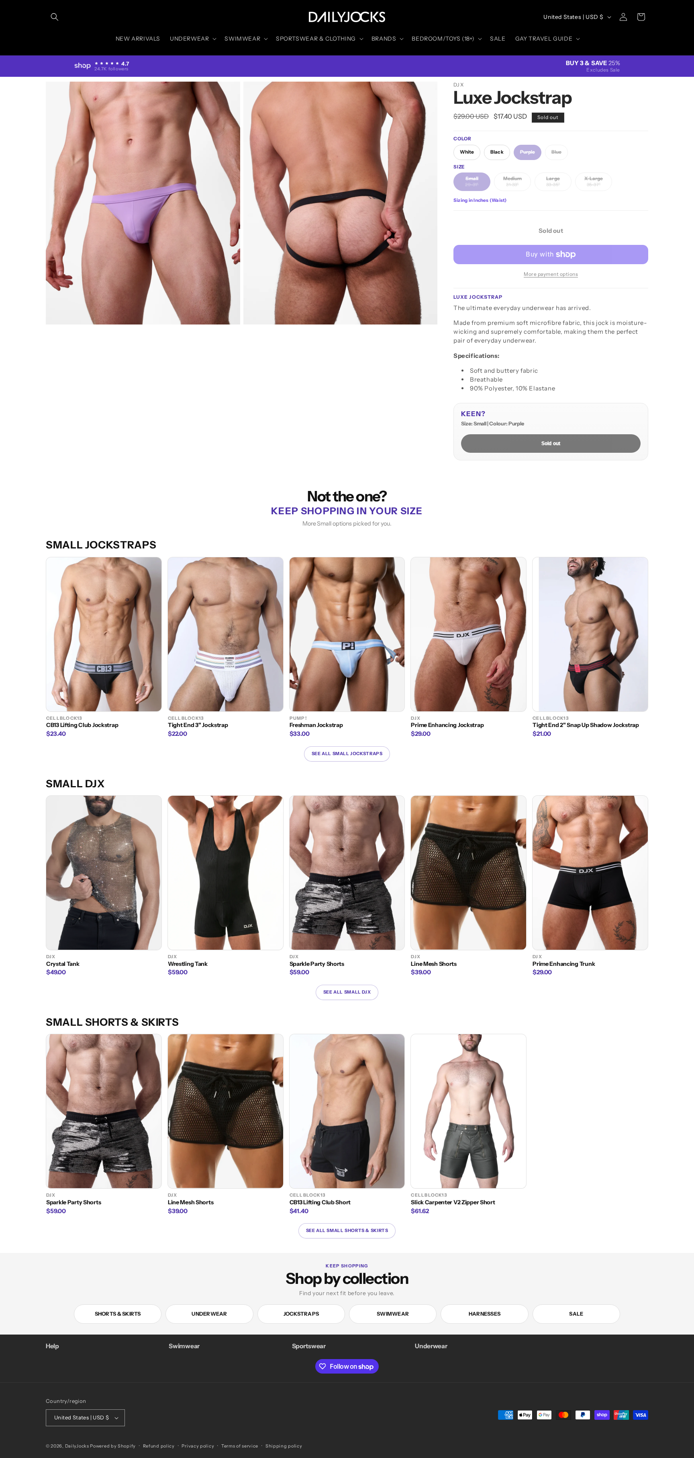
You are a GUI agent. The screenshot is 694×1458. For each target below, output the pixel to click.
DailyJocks (77, 1446)
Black (496, 152)
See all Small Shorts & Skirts (347, 1230)
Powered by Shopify (113, 1446)
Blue (559, 154)
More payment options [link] (551, 274)
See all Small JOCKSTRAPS (347, 753)
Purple (530, 154)
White (467, 152)
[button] (54, 17)
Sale (576, 1313)
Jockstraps (301, 1313)
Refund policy (159, 1446)
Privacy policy (198, 1446)
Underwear (209, 1313)
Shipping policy (283, 1446)
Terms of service (239, 1446)
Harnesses (484, 1313)
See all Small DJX (347, 992)
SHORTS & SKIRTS (118, 1313)
